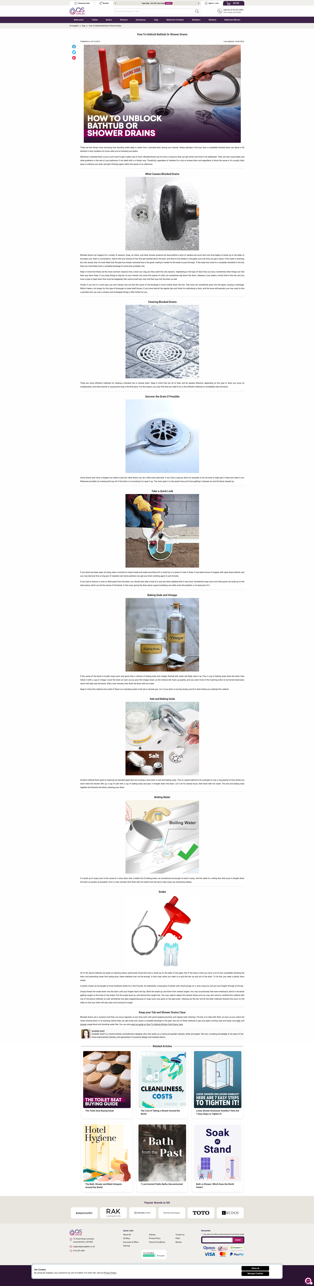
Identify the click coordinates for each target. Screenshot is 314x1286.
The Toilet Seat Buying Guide (99, 1110)
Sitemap (126, 1246)
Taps (156, 20)
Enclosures (141, 20)
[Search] (197, 11)
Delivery (152, 1235)
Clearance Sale (84, 3)
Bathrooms (79, 20)
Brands (106, 3)
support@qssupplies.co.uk (84, 1246)
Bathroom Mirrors (232, 20)
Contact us (180, 1235)
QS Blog (126, 1238)
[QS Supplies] (77, 11)
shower (83, 1024)
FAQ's (178, 1238)
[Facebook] (74, 46)
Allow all (255, 1268)
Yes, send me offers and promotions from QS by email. (223, 1234)
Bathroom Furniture (175, 20)
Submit (238, 1240)
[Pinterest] (74, 58)
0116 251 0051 (79, 1251)
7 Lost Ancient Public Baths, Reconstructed (162, 1184)
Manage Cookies (255, 1274)
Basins (109, 20)
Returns (179, 1242)
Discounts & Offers (131, 1242)
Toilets (95, 20)
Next (198, 3)
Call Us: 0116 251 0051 (233, 10)
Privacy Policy (154, 1238)
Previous (115, 3)
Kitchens (212, 20)
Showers (124, 20)
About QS (127, 1235)
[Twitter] (74, 52)
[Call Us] (219, 11)
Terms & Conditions (157, 1242)
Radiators (196, 20)
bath (238, 1021)
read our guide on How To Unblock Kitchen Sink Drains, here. (157, 1024)
